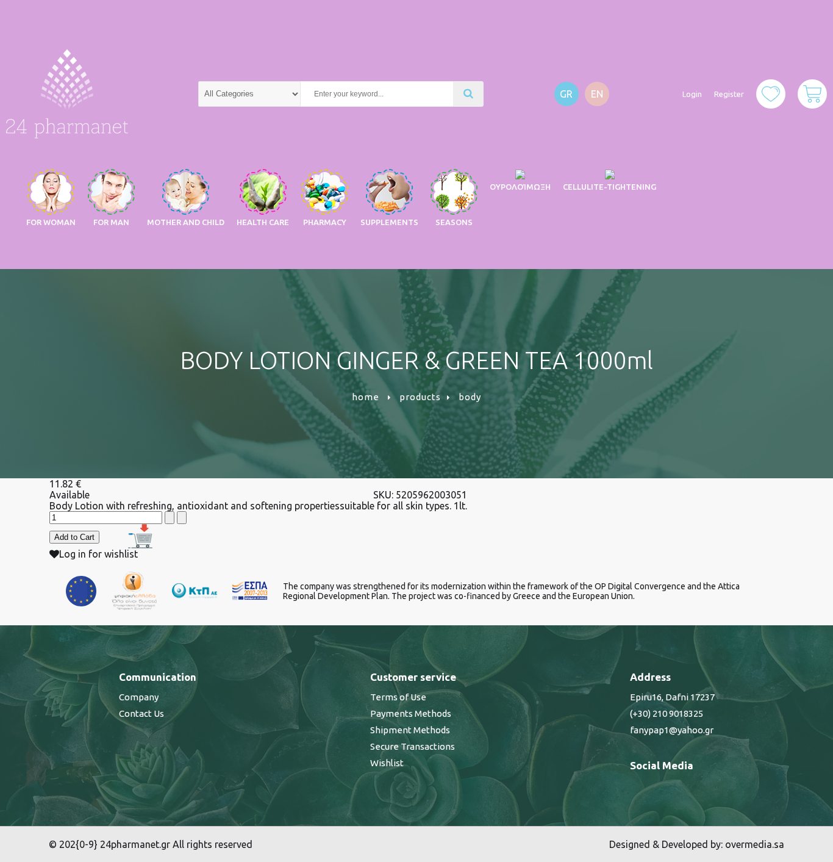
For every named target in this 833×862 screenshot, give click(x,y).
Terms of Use (398, 697)
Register (729, 94)
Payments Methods (410, 713)
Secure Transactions (412, 746)
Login (692, 94)
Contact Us (141, 713)
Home (365, 397)
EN (597, 93)
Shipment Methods (410, 730)
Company (139, 697)
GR (566, 93)
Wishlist (387, 763)
